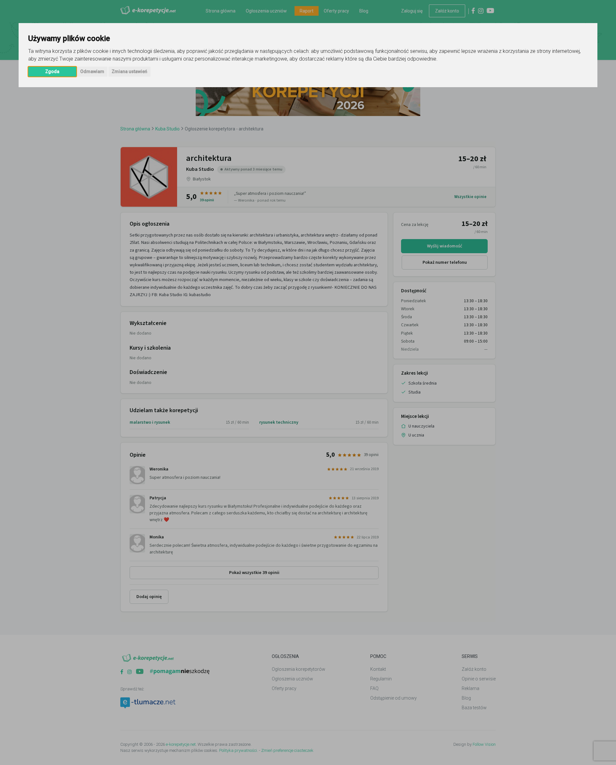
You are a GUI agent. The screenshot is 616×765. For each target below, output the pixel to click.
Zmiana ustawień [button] (129, 71)
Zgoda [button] (52, 71)
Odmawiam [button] (92, 71)
